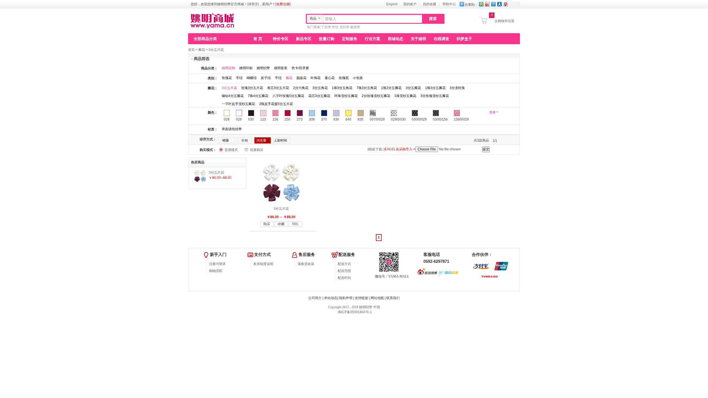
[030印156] (436, 115)
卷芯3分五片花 (278, 88)
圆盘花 (301, 78)
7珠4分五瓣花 (258, 96)
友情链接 (361, 298)
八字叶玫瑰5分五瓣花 (288, 96)
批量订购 (326, 38)
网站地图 (377, 298)
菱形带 (355, 27)
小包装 (358, 78)
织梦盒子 (464, 38)
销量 (225, 140)
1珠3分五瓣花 (435, 88)
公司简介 (315, 298)
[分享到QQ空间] (481, 4)
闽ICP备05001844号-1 (354, 312)
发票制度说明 (263, 264)
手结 (239, 78)
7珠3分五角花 (366, 88)
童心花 (330, 78)
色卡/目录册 (300, 68)
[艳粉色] (275, 115)
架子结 (266, 78)
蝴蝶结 (252, 78)
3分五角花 (320, 88)
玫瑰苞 (344, 78)
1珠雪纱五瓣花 (405, 96)
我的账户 (410, 4)
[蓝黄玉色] (312, 115)
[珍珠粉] (263, 115)
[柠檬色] (348, 115)
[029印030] (394, 115)
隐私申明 (345, 298)
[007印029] (373, 115)
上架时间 (280, 140)
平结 (278, 78)
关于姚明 (418, 38)
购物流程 (215, 271)
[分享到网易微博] (505, 4)
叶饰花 (316, 78)
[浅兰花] (336, 115)
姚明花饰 (228, 68)
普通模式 (231, 150)
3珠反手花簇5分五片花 (276, 104)
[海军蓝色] (324, 115)
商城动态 (395, 38)
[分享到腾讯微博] (493, 4)
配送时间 (344, 278)
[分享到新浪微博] (487, 4)
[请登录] (253, 4)
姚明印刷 (246, 68)
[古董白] (227, 115)
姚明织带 (263, 68)
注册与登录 (217, 264)
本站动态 (330, 298)
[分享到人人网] (499, 4)
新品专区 (303, 38)
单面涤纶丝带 (232, 129)
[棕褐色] (361, 115)
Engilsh (392, 4)
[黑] (251, 115)
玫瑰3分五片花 (252, 88)
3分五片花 (216, 50)
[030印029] (415, 115)
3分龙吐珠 (457, 88)
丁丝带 (326, 27)
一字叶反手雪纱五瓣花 (238, 104)
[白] (239, 115)
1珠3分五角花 (342, 88)
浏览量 (261, 140)
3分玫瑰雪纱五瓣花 (434, 96)
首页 (191, 50)
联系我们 (393, 298)
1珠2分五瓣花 (391, 88)
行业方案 (372, 38)
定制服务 (349, 38)
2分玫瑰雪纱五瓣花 (376, 96)
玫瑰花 (227, 78)
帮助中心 (449, 4)
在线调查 (441, 38)
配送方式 (344, 264)
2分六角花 (300, 88)
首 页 (257, 38)
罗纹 (335, 27)
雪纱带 (344, 27)
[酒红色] (300, 115)
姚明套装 (280, 68)
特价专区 (280, 38)
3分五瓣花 (413, 88)
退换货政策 (306, 264)
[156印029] (457, 115)
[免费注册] (282, 4)
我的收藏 (429, 4)
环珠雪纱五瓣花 (346, 96)
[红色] (288, 115)
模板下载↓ (376, 149)
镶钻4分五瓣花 (233, 96)
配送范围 (344, 271)
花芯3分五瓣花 (319, 96)
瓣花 (201, 50)
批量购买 (256, 150)
